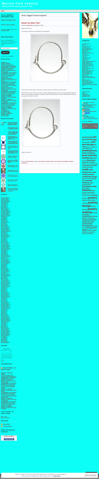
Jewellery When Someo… (14, 131)
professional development (88, 77)
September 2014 (5, 275)
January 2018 (4, 270)
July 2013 (3, 288)
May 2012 (3, 300)
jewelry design (85, 71)
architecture (85, 44)
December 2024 (5, 211)
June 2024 (3, 218)
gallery (93, 190)
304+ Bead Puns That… (14, 127)
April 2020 (3, 254)
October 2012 (4, 295)
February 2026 (4, 197)
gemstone (84, 192)
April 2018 (3, 267)
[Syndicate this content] (1, 368)
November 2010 (5, 319)
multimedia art (90, 218)
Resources (84, 79)
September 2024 (5, 215)
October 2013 (4, 284)
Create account (86, 91)
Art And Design (89, 139)
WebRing (90, 121)
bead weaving (85, 49)
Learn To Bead (85, 74)
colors (87, 164)
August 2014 (4, 276)
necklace (84, 220)
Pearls (89, 222)
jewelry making (86, 72)
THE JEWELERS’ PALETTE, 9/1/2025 (5, 111)
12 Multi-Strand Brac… (13, 122)
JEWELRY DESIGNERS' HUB (8, 20)
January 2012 (4, 303)
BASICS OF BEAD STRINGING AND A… (13, 124)
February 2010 (4, 328)
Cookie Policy (57, 476)
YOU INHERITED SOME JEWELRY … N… (14, 133)
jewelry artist (86, 200)
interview (95, 195)
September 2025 (5, 201)
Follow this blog (9, 439)
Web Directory (85, 108)
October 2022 (4, 230)
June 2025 (3, 204)
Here (94, 127)
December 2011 (5, 304)
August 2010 (4, 321)
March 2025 (4, 208)
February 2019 (4, 259)
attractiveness (41, 161)
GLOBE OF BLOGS (87, 106)
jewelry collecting (86, 70)
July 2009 (3, 336)
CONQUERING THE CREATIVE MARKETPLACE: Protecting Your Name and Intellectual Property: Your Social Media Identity (8, 75)
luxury (84, 214)
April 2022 (3, 233)
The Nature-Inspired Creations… (13, 190)
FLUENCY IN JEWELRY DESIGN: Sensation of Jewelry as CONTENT (8, 100)
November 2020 (5, 246)
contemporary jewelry (89, 165)
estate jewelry (86, 188)
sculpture (95, 226)
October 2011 (4, 306)
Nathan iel (10, 160)
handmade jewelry (86, 68)
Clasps (84, 164)
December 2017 (5, 272)
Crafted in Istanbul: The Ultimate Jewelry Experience (8, 65)
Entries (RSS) (6, 424)
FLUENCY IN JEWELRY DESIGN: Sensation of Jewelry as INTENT (8, 97)
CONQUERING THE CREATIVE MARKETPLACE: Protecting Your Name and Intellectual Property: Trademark (8, 104)
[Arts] (84, 114)
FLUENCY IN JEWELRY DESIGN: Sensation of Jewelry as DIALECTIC (8, 89)
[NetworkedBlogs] (9, 436)
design (94, 177)
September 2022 (5, 231)
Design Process (86, 178)
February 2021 (4, 243)
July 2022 (3, 232)
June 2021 (3, 239)
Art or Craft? (85, 46)
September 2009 (5, 334)
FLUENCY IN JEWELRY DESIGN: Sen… (13, 138)
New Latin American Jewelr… (13, 156)
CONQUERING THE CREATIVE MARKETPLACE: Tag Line (8, 67)
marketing (86, 216)
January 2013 (4, 294)
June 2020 (3, 252)
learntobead (11, 170)
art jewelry (88, 142)
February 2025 (4, 209)
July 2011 (3, 310)
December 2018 (5, 261)
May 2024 (3, 219)
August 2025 (4, 202)
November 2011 (5, 305)
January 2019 (4, 260)
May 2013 (3, 290)
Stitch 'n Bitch (85, 81)
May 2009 (3, 339)
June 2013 (3, 289)
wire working (91, 232)
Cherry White (11, 165)
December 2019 (5, 255)
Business (91, 160)
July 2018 (3, 265)
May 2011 (3, 312)
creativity (84, 59)
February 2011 (4, 316)
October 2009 (4, 333)
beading (86, 150)
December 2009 (5, 331)
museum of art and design (89, 219)
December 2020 (5, 245)
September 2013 (5, 285)
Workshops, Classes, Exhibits (89, 84)
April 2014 (3, 277)
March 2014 (4, 278)
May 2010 (3, 325)
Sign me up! (5, 52)
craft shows (85, 57)
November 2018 (5, 262)
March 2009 (4, 341)
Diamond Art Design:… (14, 150)
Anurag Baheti (11, 136)
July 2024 (3, 217)
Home (2, 10)
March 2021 (4, 241)
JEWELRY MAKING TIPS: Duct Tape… (14, 161)
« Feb (2, 361)
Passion (90, 220)
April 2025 (3, 207)
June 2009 (3, 338)
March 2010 (4, 327)
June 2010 (3, 324)
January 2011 (4, 317)
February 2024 (4, 222)
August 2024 (4, 216)
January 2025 (4, 210)
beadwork (84, 52)
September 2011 (5, 307)
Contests (84, 55)
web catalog (85, 115)
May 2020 (3, 253)
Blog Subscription (7, 37)
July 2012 (3, 298)
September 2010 (5, 320)
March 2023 (4, 225)
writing (90, 233)
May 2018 (3, 266)
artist (83, 142)
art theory (84, 47)
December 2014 (5, 274)
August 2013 (4, 287)
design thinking (86, 63)
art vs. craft (90, 147)
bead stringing (86, 48)
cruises (84, 60)
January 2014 (4, 281)
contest (84, 167)
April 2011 (3, 313)
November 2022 (5, 229)
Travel (89, 230)
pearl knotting (85, 76)
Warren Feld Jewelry (20, 3)
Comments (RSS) (7, 426)
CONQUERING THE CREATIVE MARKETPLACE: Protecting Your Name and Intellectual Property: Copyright (8, 93)
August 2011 (4, 309)
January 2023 (4, 227)
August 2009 (4, 335)
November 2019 (5, 256)
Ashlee (9, 156)
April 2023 (3, 224)
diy (90, 184)
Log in (83, 92)
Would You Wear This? (30, 23)
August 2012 (4, 297)
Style (84, 230)
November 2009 (5, 332)
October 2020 (4, 247)
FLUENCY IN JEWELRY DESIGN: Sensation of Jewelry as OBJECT (8, 108)
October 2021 (4, 237)
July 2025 (3, 203)
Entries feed (85, 94)
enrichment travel (86, 64)
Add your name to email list (8, 24)
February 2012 (4, 302)
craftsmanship (88, 174)
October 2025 (4, 200)
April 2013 (3, 291)
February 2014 (4, 280)
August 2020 (4, 250)
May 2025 (3, 205)
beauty (94, 158)
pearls (92, 222)
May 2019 (3, 258)
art (82, 45)
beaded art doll (88, 148)
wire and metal (86, 83)
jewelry (84, 69)
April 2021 (3, 240)
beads (83, 50)
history (89, 193)
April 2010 (3, 326)
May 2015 (3, 273)
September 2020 (5, 248)
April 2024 (3, 221)
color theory (94, 164)
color (83, 54)
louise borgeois (58, 161)
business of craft (86, 53)
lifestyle (94, 212)
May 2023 (3, 223)
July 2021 (3, 238)
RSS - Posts (4, 416)
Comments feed (86, 95)
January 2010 (4, 329)
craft (83, 56)
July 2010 (3, 323)
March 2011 (4, 314)
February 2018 (4, 269)
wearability (65, 161)
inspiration (88, 195)
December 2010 (5, 318)
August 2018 (4, 263)
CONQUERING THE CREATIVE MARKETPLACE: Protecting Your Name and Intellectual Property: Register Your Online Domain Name (9, 84)
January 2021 (4, 244)
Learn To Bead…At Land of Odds (8, 368)
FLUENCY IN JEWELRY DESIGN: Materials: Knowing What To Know (8, 70)
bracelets (84, 160)
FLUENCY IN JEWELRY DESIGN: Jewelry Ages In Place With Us (9, 80)
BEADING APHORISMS (15, 128)
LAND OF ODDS (5, 30)
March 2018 (4, 268)
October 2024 (4, 214)
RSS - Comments (5, 417)
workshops (85, 233)
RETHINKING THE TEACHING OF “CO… (13, 152)
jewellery (85, 198)
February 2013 (4, 292)
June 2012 (3, 299)
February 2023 (4, 226)
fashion (84, 67)
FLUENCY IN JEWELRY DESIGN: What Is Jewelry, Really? (7, 114)
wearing (71, 161)
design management (87, 61)
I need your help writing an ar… (14, 171)
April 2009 (3, 340)
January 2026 (4, 199)
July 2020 (3, 251)
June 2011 (3, 311)
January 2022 (4, 234)
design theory (85, 62)
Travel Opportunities (87, 82)
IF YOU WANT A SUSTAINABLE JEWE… (13, 143)
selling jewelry (91, 228)
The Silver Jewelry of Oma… (14, 166)
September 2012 (5, 296)
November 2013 (5, 283)
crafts (93, 172)
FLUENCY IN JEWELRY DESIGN (5, 63)
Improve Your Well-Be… (14, 188)
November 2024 (5, 212)
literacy (84, 75)
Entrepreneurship (86, 66)
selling (83, 227)
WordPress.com (86, 96)
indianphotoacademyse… (14, 141)
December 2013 (5, 282)
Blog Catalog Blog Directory (89, 104)
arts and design (89, 143)
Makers (88, 214)
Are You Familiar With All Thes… (13, 147)
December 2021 (5, 236)
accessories (87, 137)
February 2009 (4, 342)
